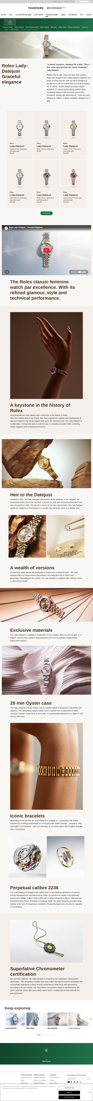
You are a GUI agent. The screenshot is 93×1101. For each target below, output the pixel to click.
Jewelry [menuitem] (63, 15)
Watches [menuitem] (3, 15)
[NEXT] (90, 1019)
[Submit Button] (88, 1079)
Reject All (69, 1092)
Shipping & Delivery (39, 1083)
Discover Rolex (8, 27)
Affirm (22, 1080)
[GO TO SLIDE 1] (39, 1035)
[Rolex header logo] (10, 24)
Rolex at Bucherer (74, 27)
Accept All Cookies (69, 1097)
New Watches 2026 (32, 27)
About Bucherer (54, 1077)
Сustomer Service (26, 1077)
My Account (67, 1)
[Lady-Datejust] (20, 127)
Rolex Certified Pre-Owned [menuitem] (23, 15)
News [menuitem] (46, 17)
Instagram (74, 1082)
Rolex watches (19, 27)
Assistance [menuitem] (59, 1)
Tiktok (77, 1082)
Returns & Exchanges (40, 1080)
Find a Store (53, 1083)
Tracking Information (39, 1077)
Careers (52, 1080)
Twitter (80, 1082)
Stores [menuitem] (54, 1)
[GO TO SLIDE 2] (43, 1035)
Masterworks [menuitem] (73, 15)
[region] (46, 1092)
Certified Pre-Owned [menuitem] (52, 15)
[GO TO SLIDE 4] (50, 1035)
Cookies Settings (69, 1088)
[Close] (90, 1092)
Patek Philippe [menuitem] (38, 15)
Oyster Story (62, 27)
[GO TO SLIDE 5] (53, 1035)
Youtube (68, 1082)
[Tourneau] (46, 7)
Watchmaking (44, 27)
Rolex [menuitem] (11, 15)
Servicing (53, 27)
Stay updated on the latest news (76, 1075)
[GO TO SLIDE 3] (46, 1035)
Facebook (71, 1082)
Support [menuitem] (89, 15)
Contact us (84, 27)
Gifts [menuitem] (82, 15)
